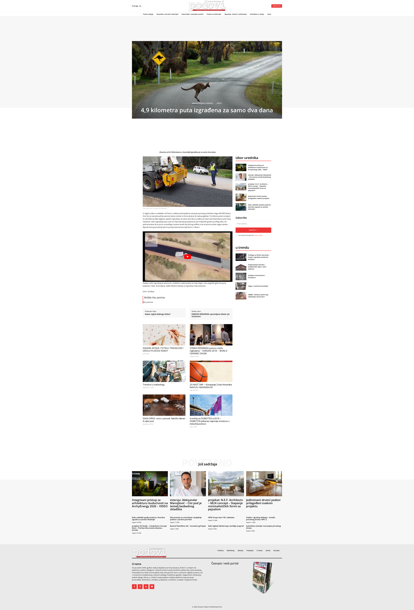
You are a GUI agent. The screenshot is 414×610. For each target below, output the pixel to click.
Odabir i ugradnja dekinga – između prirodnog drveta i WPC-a (260, 518)
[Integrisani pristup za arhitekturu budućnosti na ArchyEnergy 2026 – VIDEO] (241, 167)
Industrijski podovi (202, 103)
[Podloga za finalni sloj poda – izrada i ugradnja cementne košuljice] (241, 257)
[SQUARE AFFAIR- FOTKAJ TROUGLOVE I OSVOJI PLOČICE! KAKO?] (164, 334)
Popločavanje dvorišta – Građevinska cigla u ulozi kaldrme (257, 267)
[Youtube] (152, 586)
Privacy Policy (258, 235)
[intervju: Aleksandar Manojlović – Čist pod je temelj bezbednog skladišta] (241, 177)
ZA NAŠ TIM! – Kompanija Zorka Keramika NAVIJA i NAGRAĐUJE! (211, 386)
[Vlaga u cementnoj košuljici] (241, 286)
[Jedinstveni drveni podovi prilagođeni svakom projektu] (241, 197)
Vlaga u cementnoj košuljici (258, 286)
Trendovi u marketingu (154, 384)
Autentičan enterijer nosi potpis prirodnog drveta (263, 527)
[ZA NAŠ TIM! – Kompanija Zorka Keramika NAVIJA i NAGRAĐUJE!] (211, 371)
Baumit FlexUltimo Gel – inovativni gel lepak (188, 526)
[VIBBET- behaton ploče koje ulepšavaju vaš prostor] (241, 295)
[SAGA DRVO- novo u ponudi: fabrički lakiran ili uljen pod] (164, 405)
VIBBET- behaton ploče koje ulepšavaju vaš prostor (258, 296)
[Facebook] (134, 586)
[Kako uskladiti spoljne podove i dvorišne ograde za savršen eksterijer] (241, 207)
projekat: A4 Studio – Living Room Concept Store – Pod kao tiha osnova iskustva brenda (149, 528)
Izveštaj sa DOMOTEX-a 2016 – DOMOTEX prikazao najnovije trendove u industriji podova (209, 421)
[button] (137, 6)
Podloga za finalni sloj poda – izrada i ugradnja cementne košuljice (259, 257)
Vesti (219, 103)
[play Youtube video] (187, 256)
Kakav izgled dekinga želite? (157, 314)
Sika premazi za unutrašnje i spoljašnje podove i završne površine (186, 518)
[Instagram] (140, 586)
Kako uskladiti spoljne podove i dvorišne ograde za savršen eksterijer (259, 207)
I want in (252, 230)
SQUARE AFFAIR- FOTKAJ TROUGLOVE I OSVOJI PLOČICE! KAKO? (163, 349)
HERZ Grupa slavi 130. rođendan (221, 517)
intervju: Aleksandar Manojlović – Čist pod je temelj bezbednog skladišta (259, 177)
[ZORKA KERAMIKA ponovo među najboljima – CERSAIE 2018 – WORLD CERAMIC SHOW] (211, 334)
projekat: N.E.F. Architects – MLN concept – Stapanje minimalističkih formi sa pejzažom (258, 187)
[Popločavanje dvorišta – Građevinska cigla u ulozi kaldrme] (241, 266)
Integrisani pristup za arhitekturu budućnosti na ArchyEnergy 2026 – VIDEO (258, 167)
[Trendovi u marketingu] (164, 371)
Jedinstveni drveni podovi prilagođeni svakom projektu (258, 197)
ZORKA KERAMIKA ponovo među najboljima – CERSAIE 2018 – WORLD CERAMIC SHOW (208, 351)
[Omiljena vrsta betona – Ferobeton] (241, 276)
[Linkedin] (146, 586)
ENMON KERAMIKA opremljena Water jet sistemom (211, 315)
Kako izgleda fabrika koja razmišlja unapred (226, 526)
